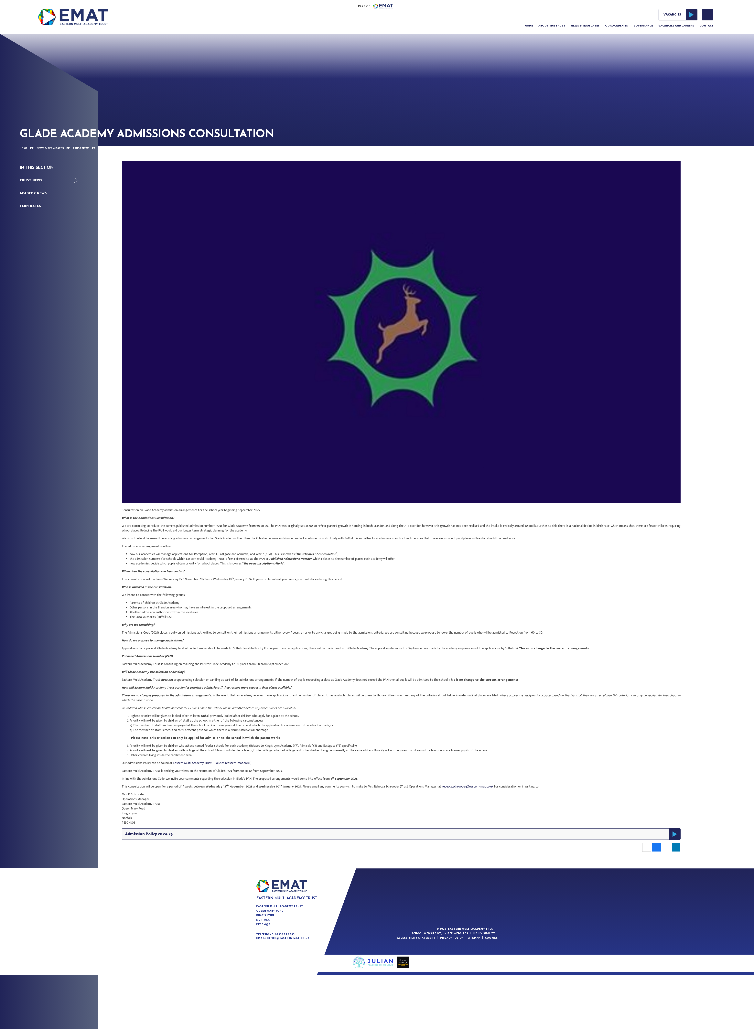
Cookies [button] (491, 938)
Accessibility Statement (416, 938)
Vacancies (672, 14)
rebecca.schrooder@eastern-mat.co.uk (467, 786)
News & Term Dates (50, 148)
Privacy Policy (451, 938)
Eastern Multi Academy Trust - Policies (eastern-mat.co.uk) (212, 763)
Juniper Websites (455, 933)
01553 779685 (285, 934)
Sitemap (474, 938)
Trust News (81, 148)
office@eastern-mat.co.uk (288, 938)
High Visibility (484, 933)
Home (23, 148)
